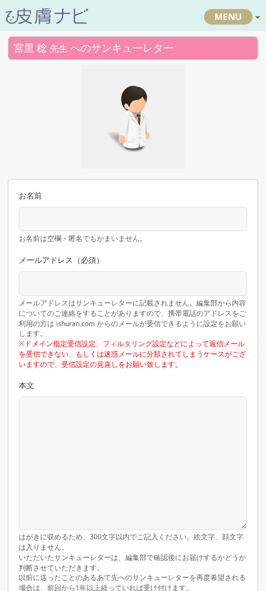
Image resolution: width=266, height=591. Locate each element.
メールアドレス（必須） (61, 259)
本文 (26, 385)
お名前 (30, 195)
